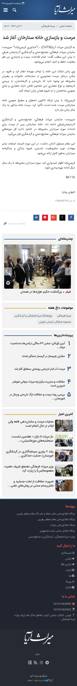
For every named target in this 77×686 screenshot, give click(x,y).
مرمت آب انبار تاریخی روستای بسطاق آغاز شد (39, 369)
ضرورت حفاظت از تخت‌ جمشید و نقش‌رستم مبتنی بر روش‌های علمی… (31, 483)
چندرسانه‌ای (65, 239)
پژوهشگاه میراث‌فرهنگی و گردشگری (33, 316)
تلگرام (68, 588)
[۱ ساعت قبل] (64, 426)
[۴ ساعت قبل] (64, 470)
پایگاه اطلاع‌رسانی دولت (62, 525)
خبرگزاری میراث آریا (64, 10)
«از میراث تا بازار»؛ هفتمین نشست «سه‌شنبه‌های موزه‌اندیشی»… (33, 439)
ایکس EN (66, 565)
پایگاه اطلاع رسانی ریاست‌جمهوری (57, 531)
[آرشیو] (29, 663)
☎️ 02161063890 (64, 604)
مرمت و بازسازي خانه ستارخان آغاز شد (39, 38)
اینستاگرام (66, 553)
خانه (37, 655)
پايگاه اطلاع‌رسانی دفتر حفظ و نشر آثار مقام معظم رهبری (46, 514)
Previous (69, 271)
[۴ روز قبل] (37, 266)
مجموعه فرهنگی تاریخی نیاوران (55, 322)
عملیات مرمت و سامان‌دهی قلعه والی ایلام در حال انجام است (31, 424)
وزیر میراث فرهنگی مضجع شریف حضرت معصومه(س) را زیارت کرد (29, 468)
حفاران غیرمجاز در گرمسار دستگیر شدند (43, 356)
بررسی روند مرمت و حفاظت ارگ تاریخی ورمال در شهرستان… (37, 396)
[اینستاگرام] (41, 663)
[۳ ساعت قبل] (64, 455)
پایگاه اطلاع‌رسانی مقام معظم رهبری (56, 520)
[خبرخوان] (35, 663)
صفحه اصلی (65, 26)
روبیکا (68, 582)
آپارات (68, 570)
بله (70, 576)
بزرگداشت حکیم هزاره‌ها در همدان (45, 291)
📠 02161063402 (64, 610)
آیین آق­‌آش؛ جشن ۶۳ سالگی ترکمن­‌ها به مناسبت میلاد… (37, 345)
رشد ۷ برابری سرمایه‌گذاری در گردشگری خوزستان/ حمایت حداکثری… (30, 454)
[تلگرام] (47, 663)
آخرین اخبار (65, 414)
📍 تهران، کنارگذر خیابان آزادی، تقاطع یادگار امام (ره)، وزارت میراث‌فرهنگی (44, 617)
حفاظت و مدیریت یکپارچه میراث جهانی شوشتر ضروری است (38, 384)
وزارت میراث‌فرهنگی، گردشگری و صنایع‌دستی (51, 537)
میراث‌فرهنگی (48, 26)
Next (8, 271)
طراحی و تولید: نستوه (37, 680)
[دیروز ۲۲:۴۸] (64, 485)
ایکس (68, 559)
